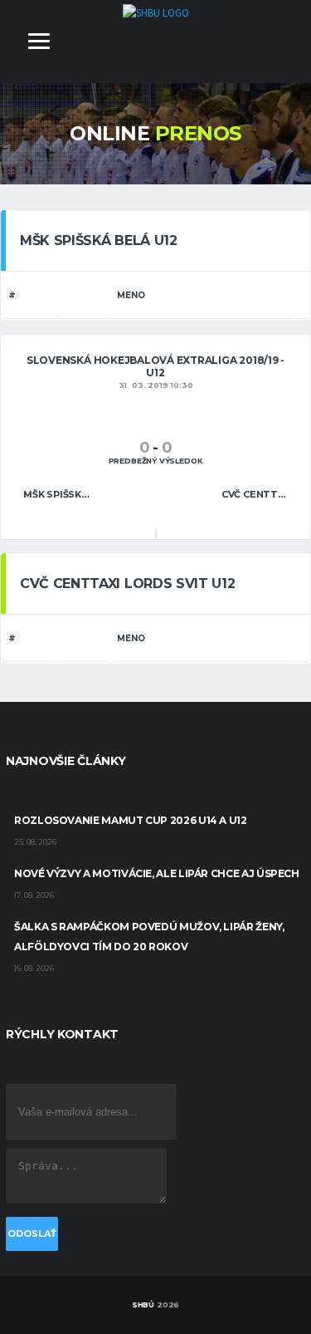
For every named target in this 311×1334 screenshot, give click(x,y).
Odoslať (31, 1233)
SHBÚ (143, 1304)
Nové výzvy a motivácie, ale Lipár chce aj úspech (156, 873)
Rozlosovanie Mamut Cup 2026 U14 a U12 (130, 820)
